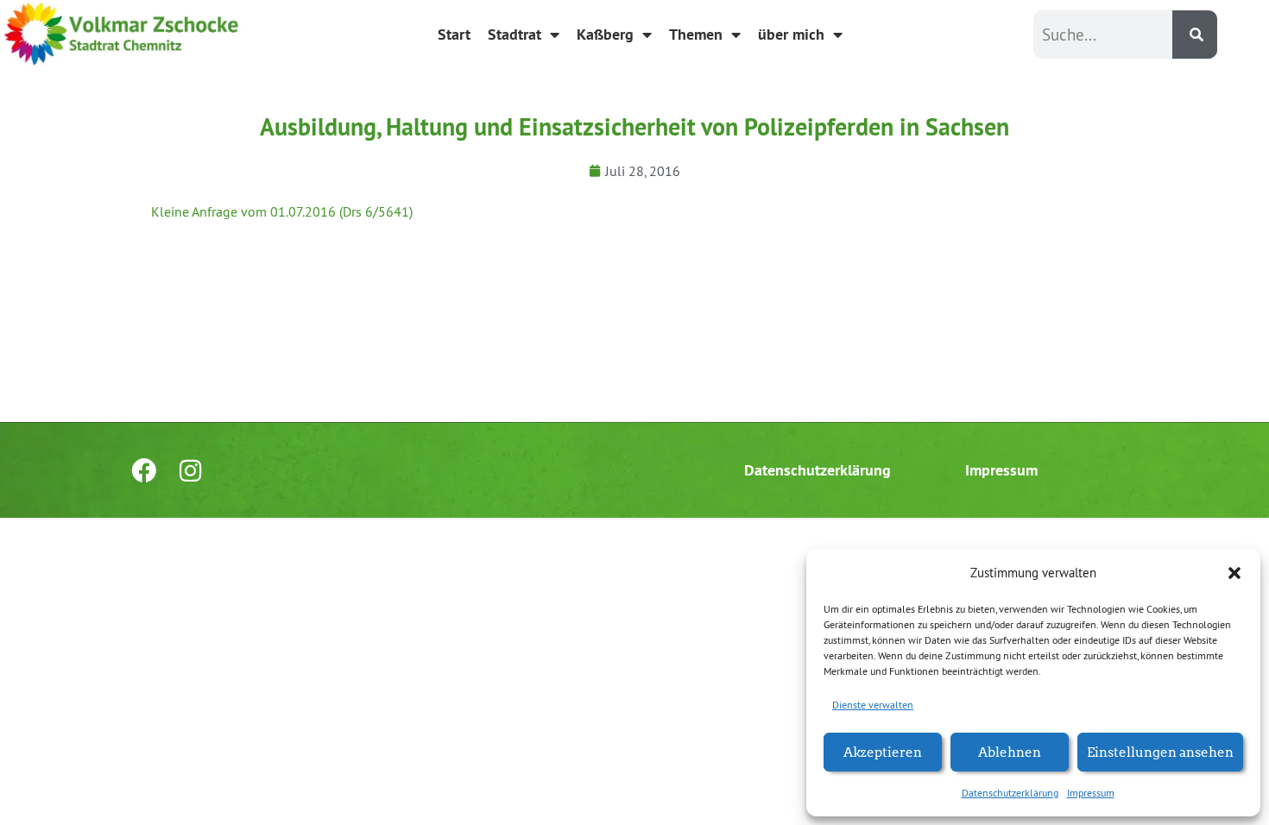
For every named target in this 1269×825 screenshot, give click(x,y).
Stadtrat (514, 34)
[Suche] (1194, 34)
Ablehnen (1009, 751)
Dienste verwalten (872, 704)
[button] (1234, 573)
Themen (696, 34)
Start (454, 34)
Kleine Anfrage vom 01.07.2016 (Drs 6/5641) (282, 211)
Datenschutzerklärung (1010, 792)
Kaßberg (605, 34)
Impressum (1090, 792)
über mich (791, 34)
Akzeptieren (882, 751)
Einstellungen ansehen (1160, 751)
